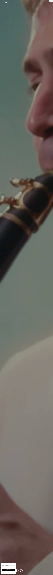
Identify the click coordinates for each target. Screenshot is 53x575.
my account (46, 2)
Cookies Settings (8, 571)
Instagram (49, 573)
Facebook (45, 573)
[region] (8, 568)
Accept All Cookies (8, 569)
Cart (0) (50, 2)
